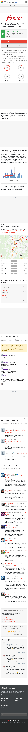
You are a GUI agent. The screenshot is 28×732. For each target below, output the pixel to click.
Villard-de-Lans (13, 232)
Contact (3, 707)
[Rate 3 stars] (14, 632)
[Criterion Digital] (14, 720)
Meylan (24, 231)
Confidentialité (4, 705)
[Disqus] (14, 369)
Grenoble (15, 231)
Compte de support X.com (10, 617)
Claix (2, 232)
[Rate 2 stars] (11, 632)
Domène (20, 231)
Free (12, 5)
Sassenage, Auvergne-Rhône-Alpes (16, 455)
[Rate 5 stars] (19, 632)
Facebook (17, 703)
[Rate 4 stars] (16, 632)
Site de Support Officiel (9, 621)
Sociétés (8, 5)
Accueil (2, 5)
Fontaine (6, 232)
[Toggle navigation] (26, 2)
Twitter (16, 700)
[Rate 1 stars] (9, 632)
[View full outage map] (14, 247)
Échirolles (9, 231)
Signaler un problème (14, 41)
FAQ (2, 703)
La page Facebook (8, 619)
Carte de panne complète (15, 46)
